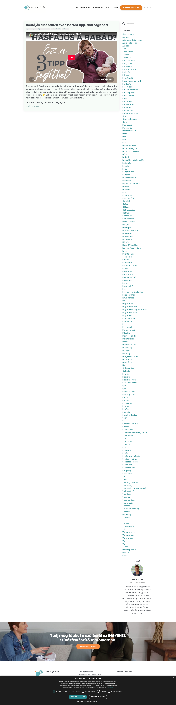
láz (123, 300)
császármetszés (130, 113)
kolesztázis (127, 271)
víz (123, 544)
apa (124, 49)
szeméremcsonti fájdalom (134, 432)
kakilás (125, 259)
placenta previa (129, 380)
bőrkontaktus (128, 104)
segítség (126, 412)
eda (124, 139)
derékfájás (127, 128)
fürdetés (126, 189)
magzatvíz (127, 315)
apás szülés (127, 51)
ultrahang (126, 514)
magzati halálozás (130, 306)
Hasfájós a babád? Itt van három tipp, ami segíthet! (67, 25)
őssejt (125, 555)
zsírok (125, 546)
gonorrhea (127, 195)
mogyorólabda (129, 336)
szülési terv (127, 464)
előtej (124, 154)
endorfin (126, 157)
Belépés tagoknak (126, 671)
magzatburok (128, 303)
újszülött (126, 552)
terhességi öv (128, 491)
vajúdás (126, 517)
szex (124, 438)
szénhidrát (127, 450)
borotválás (127, 87)
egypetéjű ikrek (129, 145)
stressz (125, 426)
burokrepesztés (129, 92)
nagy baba (127, 359)
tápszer (126, 505)
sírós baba (65, 29)
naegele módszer (130, 356)
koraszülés (127, 280)
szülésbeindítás (56, 29)
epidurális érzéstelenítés (133, 160)
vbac (124, 520)
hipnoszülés (127, 236)
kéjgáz (125, 283)
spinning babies (129, 415)
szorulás (126, 444)
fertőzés (126, 174)
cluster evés (128, 110)
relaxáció (126, 400)
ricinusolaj (127, 403)
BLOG (107, 7)
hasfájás (38, 29)
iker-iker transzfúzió (131, 248)
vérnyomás (127, 538)
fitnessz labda (129, 177)
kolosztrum (127, 274)
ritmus (125, 406)
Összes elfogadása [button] (78, 697)
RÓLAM (115, 7)
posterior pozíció (130, 382)
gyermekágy (30, 29)
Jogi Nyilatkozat (86, 671)
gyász (125, 204)
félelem (125, 186)
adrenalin (126, 37)
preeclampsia (128, 391)
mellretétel (127, 327)
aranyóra (126, 57)
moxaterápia (128, 339)
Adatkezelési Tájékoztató (90, 674)
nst (123, 365)
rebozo (125, 397)
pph (124, 388)
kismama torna (129, 265)
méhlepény (127, 347)
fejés (124, 169)
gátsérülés (127, 215)
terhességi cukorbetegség (134, 488)
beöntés (126, 72)
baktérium (127, 66)
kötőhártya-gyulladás (132, 292)
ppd (124, 385)
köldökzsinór (128, 286)
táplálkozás (127, 503)
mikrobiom (127, 333)
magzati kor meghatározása (135, 309)
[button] (88, 702)
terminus (126, 494)
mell (124, 324)
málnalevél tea (129, 344)
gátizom (126, 207)
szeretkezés (127, 435)
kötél (124, 289)
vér (123, 529)
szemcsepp (127, 429)
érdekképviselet (129, 549)
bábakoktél (127, 101)
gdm (124, 192)
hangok (125, 224)
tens (124, 479)
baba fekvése (128, 60)
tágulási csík (128, 500)
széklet (125, 447)
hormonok (127, 239)
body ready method (131, 81)
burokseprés (128, 95)
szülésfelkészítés (130, 462)
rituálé (125, 409)
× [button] (173, 678)
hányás (125, 242)
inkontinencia (128, 254)
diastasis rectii (129, 131)
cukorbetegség (129, 119)
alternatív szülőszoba (132, 40)
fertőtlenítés (128, 172)
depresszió (127, 125)
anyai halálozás (129, 43)
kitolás (125, 268)
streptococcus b (130, 423)
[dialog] (88, 690)
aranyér (126, 54)
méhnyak (126, 350)
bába (124, 98)
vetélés (125, 523)
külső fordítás (128, 295)
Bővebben (110, 688)
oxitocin (126, 371)
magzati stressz (129, 312)
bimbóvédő (127, 78)
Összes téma (128, 34)
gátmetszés (128, 213)
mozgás (126, 341)
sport (124, 418)
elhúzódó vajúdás (130, 148)
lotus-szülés (128, 298)
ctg (124, 116)
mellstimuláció (128, 330)
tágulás (126, 497)
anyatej (125, 46)
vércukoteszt (128, 535)
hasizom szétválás (131, 230)
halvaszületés (128, 221)
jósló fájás (127, 257)
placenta (126, 377)
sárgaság (126, 470)
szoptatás (46, 29)
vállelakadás (128, 526)
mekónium (127, 321)
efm (124, 142)
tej (123, 476)
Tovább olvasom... (33, 106)
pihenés (125, 374)
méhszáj (126, 353)
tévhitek (126, 511)
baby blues (127, 63)
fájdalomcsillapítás (131, 183)
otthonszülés (128, 368)
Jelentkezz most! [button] (88, 646)
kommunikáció (129, 277)
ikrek (124, 251)
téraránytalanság (130, 508)
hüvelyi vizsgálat (130, 245)
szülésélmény (128, 467)
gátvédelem (128, 218)
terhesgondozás (130, 482)
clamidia (126, 107)
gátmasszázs (128, 210)
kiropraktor (127, 262)
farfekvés (126, 163)
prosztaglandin (129, 394)
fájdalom (126, 180)
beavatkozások (129, 69)
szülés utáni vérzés (131, 456)
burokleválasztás (130, 90)
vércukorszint (128, 532)
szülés (125, 453)
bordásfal (126, 84)
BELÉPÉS (147, 7)
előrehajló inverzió (130, 151)
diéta (124, 133)
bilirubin (125, 75)
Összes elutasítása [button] (98, 697)
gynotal (126, 201)
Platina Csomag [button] (131, 8)
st (123, 421)
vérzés (125, 541)
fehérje (125, 166)
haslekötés (127, 233)
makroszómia (128, 318)
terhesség (127, 485)
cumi (124, 122)
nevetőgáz (127, 362)
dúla (124, 136)
